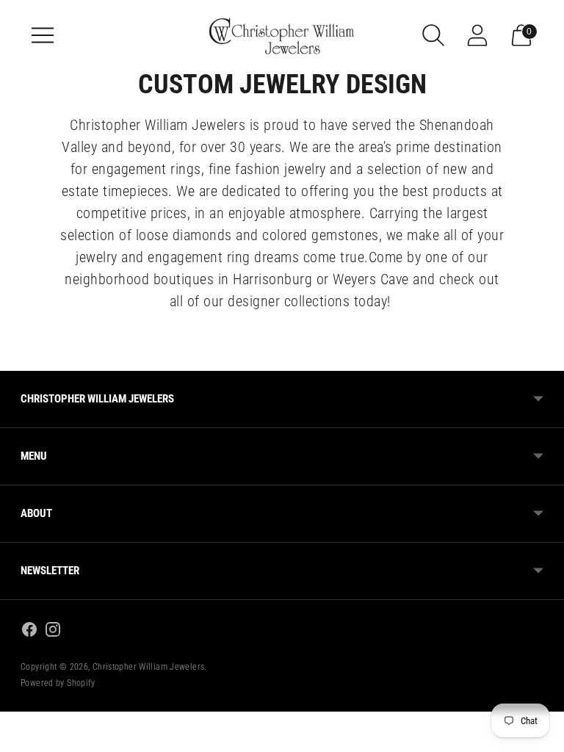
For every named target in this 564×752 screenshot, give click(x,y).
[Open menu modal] (42, 35)
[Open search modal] (433, 35)
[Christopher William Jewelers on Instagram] (53, 632)
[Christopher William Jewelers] (282, 34)
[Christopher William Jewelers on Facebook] (29, 632)
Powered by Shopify (58, 683)
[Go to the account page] (477, 35)
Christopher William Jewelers (149, 667)
